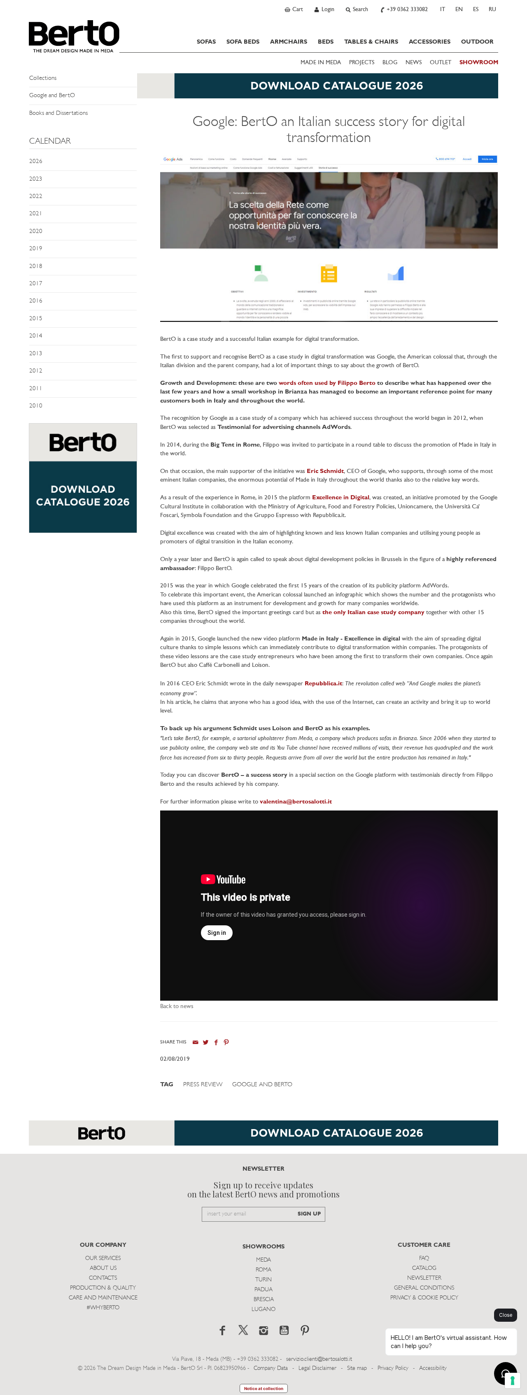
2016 (35, 301)
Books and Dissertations (58, 113)
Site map (357, 1368)
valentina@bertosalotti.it (296, 802)
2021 (35, 214)
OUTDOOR (477, 42)
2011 (35, 389)
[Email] (195, 1042)
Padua (263, 1290)
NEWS (414, 63)
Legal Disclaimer (317, 1368)
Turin (263, 1280)
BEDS (325, 42)
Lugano (263, 1310)
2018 (35, 266)
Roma (263, 1270)
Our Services (103, 1258)
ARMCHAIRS (288, 42)
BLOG (389, 63)
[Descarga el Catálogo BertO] (263, 1137)
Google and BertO (52, 96)
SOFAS (206, 42)
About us (103, 1268)
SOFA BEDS (242, 42)
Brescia (264, 1300)
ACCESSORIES (429, 42)
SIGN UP (309, 1214)
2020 (35, 231)
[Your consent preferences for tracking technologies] (512, 1380)
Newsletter (424, 1278)
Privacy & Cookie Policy (424, 1298)
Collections (42, 78)
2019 (35, 249)
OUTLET (440, 63)
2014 (35, 336)
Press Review (202, 1085)
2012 (35, 371)
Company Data (271, 1368)
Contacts (103, 1278)
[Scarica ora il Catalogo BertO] (263, 90)
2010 (35, 406)
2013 (35, 354)
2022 (35, 196)
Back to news (177, 1007)
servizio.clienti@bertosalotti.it (319, 1359)
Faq (424, 1258)
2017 (35, 284)
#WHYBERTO (102, 1308)
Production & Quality (103, 1288)
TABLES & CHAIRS (371, 42)
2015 (35, 319)
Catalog (424, 1268)
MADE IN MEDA (321, 63)
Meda (263, 1260)
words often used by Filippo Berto (327, 383)
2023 (35, 179)
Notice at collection (263, 1388)
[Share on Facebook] (216, 1042)
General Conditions (424, 1288)
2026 (35, 161)
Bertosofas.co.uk (74, 36)
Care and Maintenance (103, 1298)
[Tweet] (206, 1042)
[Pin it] (226, 1042)
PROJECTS (361, 63)
